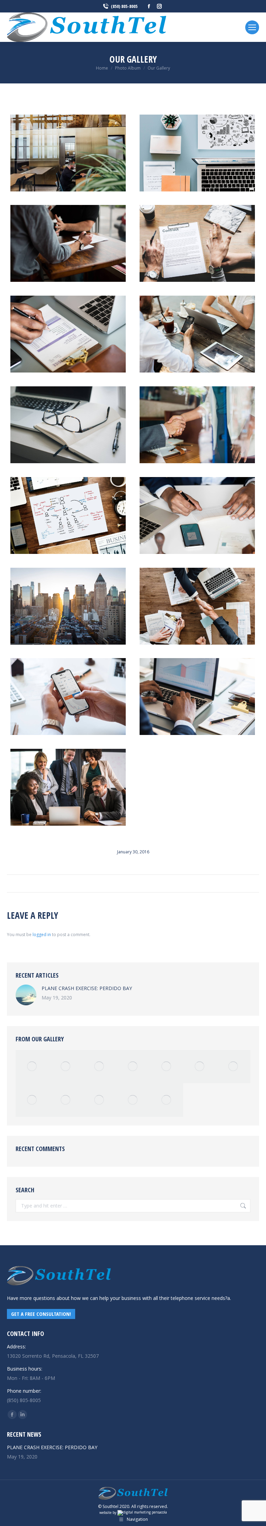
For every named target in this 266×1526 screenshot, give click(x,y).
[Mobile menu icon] (252, 27)
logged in (42, 934)
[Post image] (26, 995)
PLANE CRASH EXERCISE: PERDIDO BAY (87, 988)
